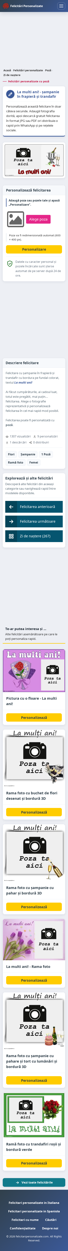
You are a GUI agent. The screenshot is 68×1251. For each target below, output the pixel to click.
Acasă (7, 70)
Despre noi (50, 1228)
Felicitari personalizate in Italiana (34, 1203)
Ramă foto (15, 462)
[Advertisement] (34, 40)
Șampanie (28, 454)
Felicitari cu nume (25, 1220)
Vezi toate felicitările (37, 1182)
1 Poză (46, 454)
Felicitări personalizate (28, 70)
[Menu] (61, 6)
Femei (33, 462)
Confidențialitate (23, 1228)
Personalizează (34, 717)
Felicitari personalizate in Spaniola (34, 1211)
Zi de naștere (11, 75)
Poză (48, 70)
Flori (11, 454)
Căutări (50, 1220)
